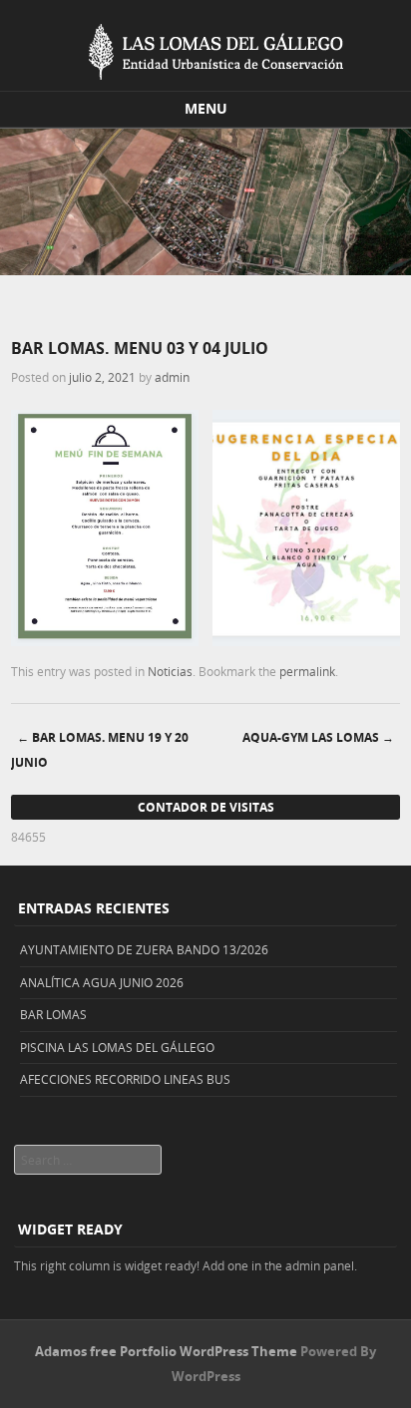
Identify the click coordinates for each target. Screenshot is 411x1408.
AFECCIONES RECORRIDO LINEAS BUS (125, 1079)
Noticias (170, 671)
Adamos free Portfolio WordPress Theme (166, 1351)
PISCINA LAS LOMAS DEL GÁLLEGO (117, 1047)
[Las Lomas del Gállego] (205, 48)
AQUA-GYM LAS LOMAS (318, 737)
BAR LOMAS (53, 1014)
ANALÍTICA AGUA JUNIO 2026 (102, 982)
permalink (307, 671)
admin (172, 377)
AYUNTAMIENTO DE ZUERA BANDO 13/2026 (144, 949)
